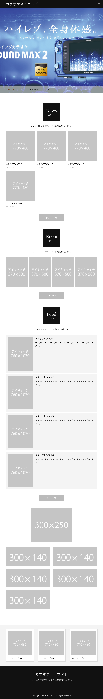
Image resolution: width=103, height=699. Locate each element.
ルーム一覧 (51, 295)
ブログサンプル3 (15, 658)
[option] (51, 50)
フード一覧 (51, 498)
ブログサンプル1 (78, 658)
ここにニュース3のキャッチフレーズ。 (34, 89)
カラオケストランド (22, 4)
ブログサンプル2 (46, 658)
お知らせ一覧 (51, 217)
